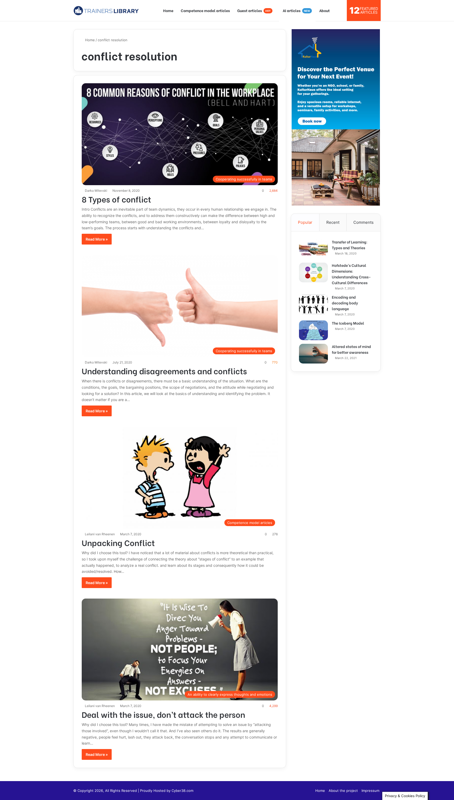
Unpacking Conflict (118, 542)
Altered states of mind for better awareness (351, 349)
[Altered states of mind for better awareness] (313, 353)
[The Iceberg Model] (313, 330)
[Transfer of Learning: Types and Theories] (313, 249)
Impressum (370, 790)
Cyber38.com (182, 790)
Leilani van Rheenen (100, 534)
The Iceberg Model (348, 323)
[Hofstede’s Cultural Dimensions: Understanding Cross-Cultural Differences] (313, 272)
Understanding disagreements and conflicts (164, 370)
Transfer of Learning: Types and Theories (349, 244)
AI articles (296, 10)
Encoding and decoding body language (345, 302)
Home (168, 10)
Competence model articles (205, 10)
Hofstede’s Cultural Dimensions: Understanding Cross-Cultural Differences (351, 273)
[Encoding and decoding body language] (313, 304)
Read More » (97, 239)
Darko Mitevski (96, 191)
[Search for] (340, 10)
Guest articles (254, 10)
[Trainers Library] (106, 10)
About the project (343, 790)
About (324, 10)
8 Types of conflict (116, 199)
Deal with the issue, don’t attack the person (163, 714)
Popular (305, 222)
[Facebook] (308, 790)
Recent (332, 222)
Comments (363, 222)
